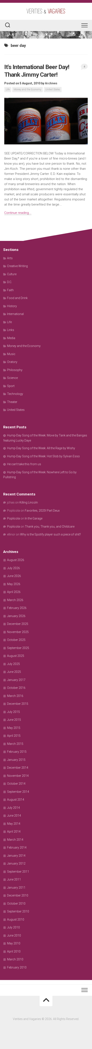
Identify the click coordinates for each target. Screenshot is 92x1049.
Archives (51, 83)
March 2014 (15, 839)
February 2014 (17, 847)
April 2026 (14, 592)
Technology (15, 394)
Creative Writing (17, 266)
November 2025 (18, 632)
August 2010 (15, 919)
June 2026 (14, 576)
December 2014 (17, 767)
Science (12, 378)
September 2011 (18, 871)
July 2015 (13, 712)
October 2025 (16, 640)
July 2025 (13, 664)
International (15, 314)
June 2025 (14, 671)
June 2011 (14, 879)
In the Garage (33, 518)
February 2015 (17, 751)
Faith (10, 290)
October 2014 (16, 783)
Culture (11, 274)
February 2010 (17, 967)
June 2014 (14, 815)
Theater (12, 402)
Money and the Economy (27, 89)
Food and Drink (17, 298)
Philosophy (14, 370)
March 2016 (15, 696)
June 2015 (14, 719)
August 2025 (15, 656)
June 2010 (14, 935)
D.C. (9, 282)
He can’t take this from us (24, 464)
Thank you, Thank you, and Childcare (49, 526)
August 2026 (15, 560)
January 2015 (16, 759)
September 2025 (18, 648)
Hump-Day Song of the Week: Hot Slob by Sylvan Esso (43, 456)
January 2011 (16, 887)
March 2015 (15, 743)
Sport (11, 386)
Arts (10, 258)
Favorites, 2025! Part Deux (42, 510)
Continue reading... (17, 213)
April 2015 (14, 735)
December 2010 (17, 895)
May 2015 (13, 728)
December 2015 (17, 703)
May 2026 (13, 584)
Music (11, 354)
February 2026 (17, 608)
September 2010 (18, 911)
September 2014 (18, 791)
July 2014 (13, 807)
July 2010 (13, 927)
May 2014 (13, 823)
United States (52, 89)
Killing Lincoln (28, 502)
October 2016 (16, 687)
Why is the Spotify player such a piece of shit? (50, 534)
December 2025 (17, 624)
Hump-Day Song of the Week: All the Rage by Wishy (41, 448)
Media (11, 338)
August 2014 (15, 799)
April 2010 (14, 951)
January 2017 (16, 680)
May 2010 (13, 943)
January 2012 (16, 863)
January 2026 (16, 616)
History (12, 306)
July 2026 (13, 568)
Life (8, 89)
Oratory (12, 362)
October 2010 (16, 903)
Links (10, 330)
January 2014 (16, 855)
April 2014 (14, 831)
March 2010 (15, 959)
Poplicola (13, 518)
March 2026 (15, 600)
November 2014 (18, 775)
